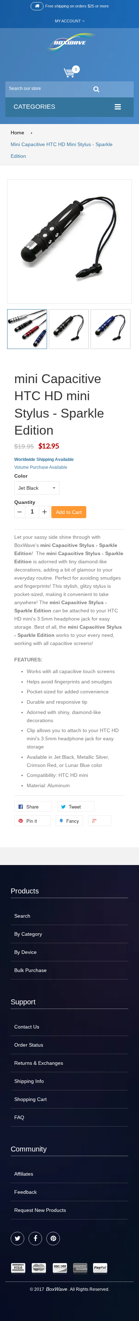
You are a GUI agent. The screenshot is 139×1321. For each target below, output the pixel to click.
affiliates (23, 1174)
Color (20, 476)
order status (28, 1045)
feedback (25, 1192)
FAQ (19, 1117)
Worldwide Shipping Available (44, 459)
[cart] (69, 73)
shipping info (29, 1081)
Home (17, 132)
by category (28, 934)
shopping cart (30, 1099)
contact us (26, 1027)
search (22, 916)
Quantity (24, 502)
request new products (40, 1210)
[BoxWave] (69, 43)
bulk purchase (30, 970)
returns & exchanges (38, 1063)
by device (25, 952)
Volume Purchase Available (40, 467)
